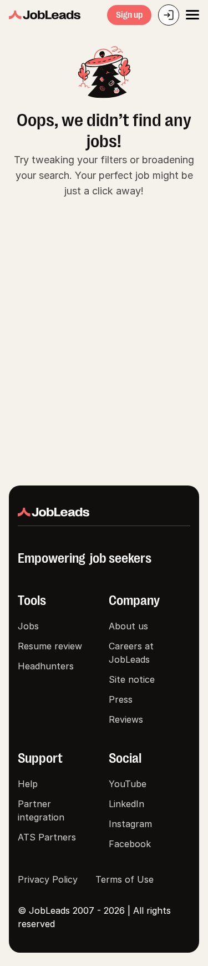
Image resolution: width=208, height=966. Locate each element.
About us (128, 626)
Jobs (28, 626)
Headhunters (46, 666)
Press (121, 699)
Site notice (132, 679)
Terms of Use (124, 879)
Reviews (126, 719)
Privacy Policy (48, 879)
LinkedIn (126, 803)
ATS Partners (47, 837)
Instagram (130, 823)
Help (28, 783)
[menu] (192, 15)
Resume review (50, 646)
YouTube (127, 783)
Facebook (130, 843)
